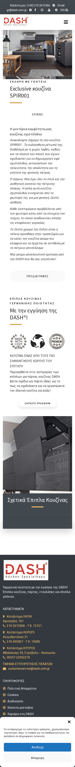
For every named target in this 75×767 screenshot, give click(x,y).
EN (62, 10)
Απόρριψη (37, 758)
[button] (69, 722)
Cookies (13, 695)
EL (67, 10)
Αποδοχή (37, 747)
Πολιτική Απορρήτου (22, 688)
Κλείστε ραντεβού (20, 707)
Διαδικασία (15, 701)
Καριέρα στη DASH (21, 714)
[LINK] (53, 5)
